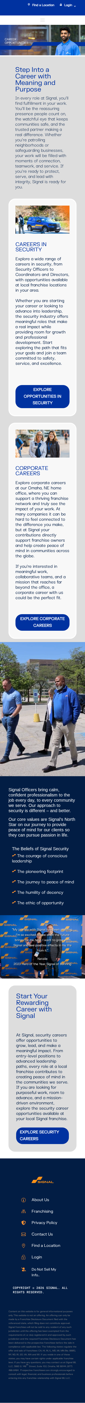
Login (68, 5)
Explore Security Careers (39, 1135)
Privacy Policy (44, 1222)
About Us (40, 1199)
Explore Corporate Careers (42, 622)
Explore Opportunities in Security (42, 396)
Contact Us (42, 1234)
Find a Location (43, 5)
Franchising (42, 1211)
